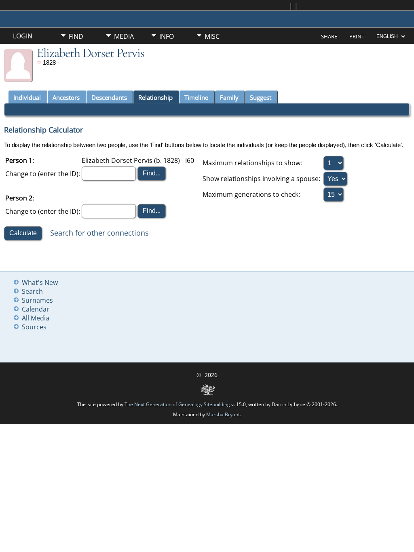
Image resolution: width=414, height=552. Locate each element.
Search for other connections (99, 233)
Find (76, 36)
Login (22, 36)
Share (329, 36)
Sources (34, 326)
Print (356, 36)
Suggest (260, 97)
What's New (40, 282)
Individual (27, 97)
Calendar (35, 309)
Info (166, 36)
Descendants (109, 97)
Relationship (155, 97)
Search (32, 291)
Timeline (196, 97)
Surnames (37, 300)
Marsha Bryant (223, 414)
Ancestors (66, 97)
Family (229, 97)
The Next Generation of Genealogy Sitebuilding (177, 404)
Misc (212, 36)
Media (124, 36)
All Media (35, 318)
